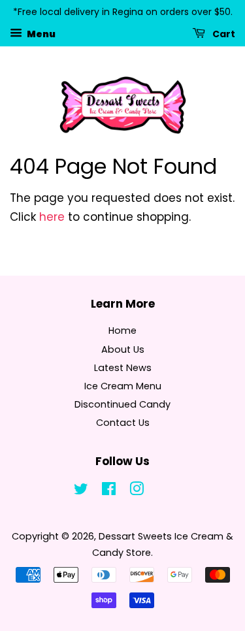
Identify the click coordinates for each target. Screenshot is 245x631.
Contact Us (123, 422)
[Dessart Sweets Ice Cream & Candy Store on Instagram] (136, 491)
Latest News (123, 367)
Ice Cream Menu (122, 386)
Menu (40, 33)
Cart (222, 33)
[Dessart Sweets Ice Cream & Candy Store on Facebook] (108, 491)
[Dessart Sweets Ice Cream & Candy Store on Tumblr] (164, 491)
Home (122, 330)
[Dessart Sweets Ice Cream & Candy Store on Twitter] (81, 491)
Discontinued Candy (122, 404)
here (52, 217)
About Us (122, 349)
